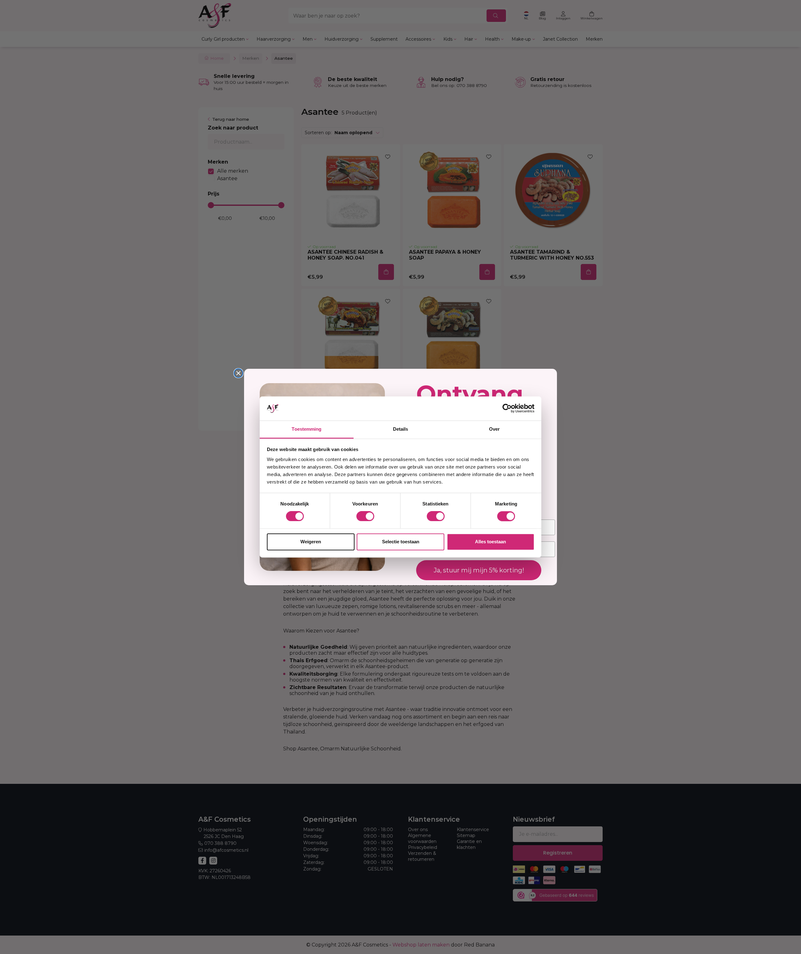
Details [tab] (400, 429)
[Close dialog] (238, 373)
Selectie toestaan (400, 541)
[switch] (365, 516)
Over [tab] (494, 429)
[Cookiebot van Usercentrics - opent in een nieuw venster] (507, 408)
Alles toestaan (490, 541)
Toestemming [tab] (306, 429)
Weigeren (310, 541)
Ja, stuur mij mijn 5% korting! (479, 570)
